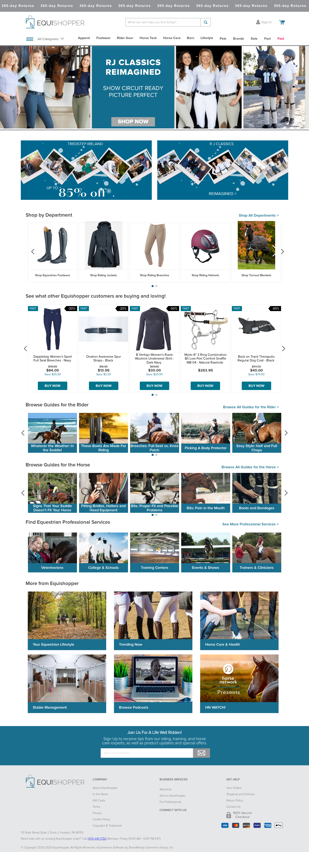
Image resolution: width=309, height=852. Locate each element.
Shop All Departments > (259, 215)
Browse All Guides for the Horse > (250, 467)
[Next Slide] (279, 251)
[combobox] (168, 22)
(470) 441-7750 (97, 838)
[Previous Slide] (30, 251)
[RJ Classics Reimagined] (222, 170)
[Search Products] (206, 22)
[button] (153, 286)
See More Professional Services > (250, 524)
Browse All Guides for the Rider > (251, 407)
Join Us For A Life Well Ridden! (154, 732)
